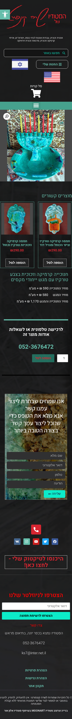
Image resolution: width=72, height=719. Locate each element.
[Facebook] (55, 541)
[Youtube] (36, 541)
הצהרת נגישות (36, 678)
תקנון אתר (36, 686)
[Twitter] (45, 541)
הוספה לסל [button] (55, 263)
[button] (5, 14)
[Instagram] (26, 541)
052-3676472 (36, 347)
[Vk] (17, 541)
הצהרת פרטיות (36, 670)
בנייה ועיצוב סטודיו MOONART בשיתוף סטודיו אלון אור (36, 711)
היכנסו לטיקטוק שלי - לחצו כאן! (36, 562)
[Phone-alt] (36, 530)
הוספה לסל (43, 358)
